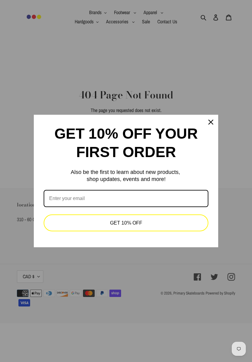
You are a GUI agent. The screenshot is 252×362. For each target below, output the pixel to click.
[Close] (210, 122)
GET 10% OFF (126, 222)
